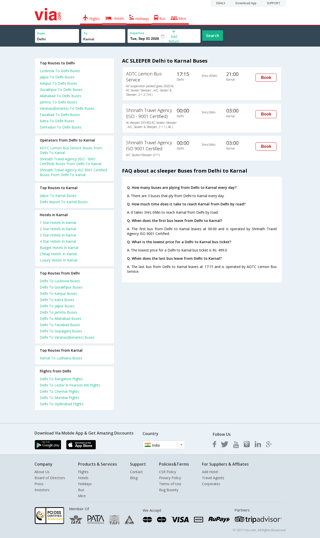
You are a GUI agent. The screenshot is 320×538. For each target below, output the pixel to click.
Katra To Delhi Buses (57, 120)
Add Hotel (210, 471)
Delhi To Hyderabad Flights (62, 403)
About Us (42, 471)
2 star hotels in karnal (58, 228)
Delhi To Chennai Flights (59, 391)
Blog (134, 477)
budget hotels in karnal (59, 247)
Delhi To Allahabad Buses (60, 318)
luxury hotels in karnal (58, 260)
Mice (82, 495)
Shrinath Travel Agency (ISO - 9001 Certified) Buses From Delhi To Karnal (70, 161)
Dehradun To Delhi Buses (61, 127)
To (86, 33)
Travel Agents (213, 477)
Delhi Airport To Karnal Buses (64, 201)
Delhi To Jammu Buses (58, 312)
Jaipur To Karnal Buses (58, 195)
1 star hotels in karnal (58, 222)
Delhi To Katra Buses (57, 299)
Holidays (85, 483)
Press (39, 483)
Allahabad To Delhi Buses (60, 95)
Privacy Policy (170, 477)
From (41, 33)
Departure (137, 33)
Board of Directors (49, 477)
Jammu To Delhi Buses (58, 102)
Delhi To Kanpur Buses (58, 293)
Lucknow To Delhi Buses (60, 70)
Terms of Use (170, 483)
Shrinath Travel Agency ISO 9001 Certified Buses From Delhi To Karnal (73, 172)
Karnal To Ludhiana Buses (61, 358)
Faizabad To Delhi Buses (60, 114)
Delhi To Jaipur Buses (57, 306)
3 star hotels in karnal (58, 235)
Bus (81, 489)
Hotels (83, 477)
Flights (83, 471)
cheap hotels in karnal (58, 253)
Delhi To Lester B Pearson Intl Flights (70, 385)
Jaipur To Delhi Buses (57, 77)
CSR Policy (167, 471)
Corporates (211, 483)
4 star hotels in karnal (58, 241)
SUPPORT (273, 3)
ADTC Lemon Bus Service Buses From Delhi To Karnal (71, 150)
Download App (246, 3)
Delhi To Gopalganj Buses (61, 331)
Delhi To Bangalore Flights (61, 378)
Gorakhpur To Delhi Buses (61, 89)
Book (266, 77)
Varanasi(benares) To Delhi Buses (67, 108)
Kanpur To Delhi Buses (58, 83)
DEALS (220, 3)
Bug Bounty (168, 489)
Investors (42, 489)
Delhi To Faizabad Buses (60, 324)
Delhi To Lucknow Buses (60, 281)
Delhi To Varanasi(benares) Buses (67, 337)
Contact (136, 471)
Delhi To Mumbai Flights (59, 397)
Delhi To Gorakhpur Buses (61, 287)
